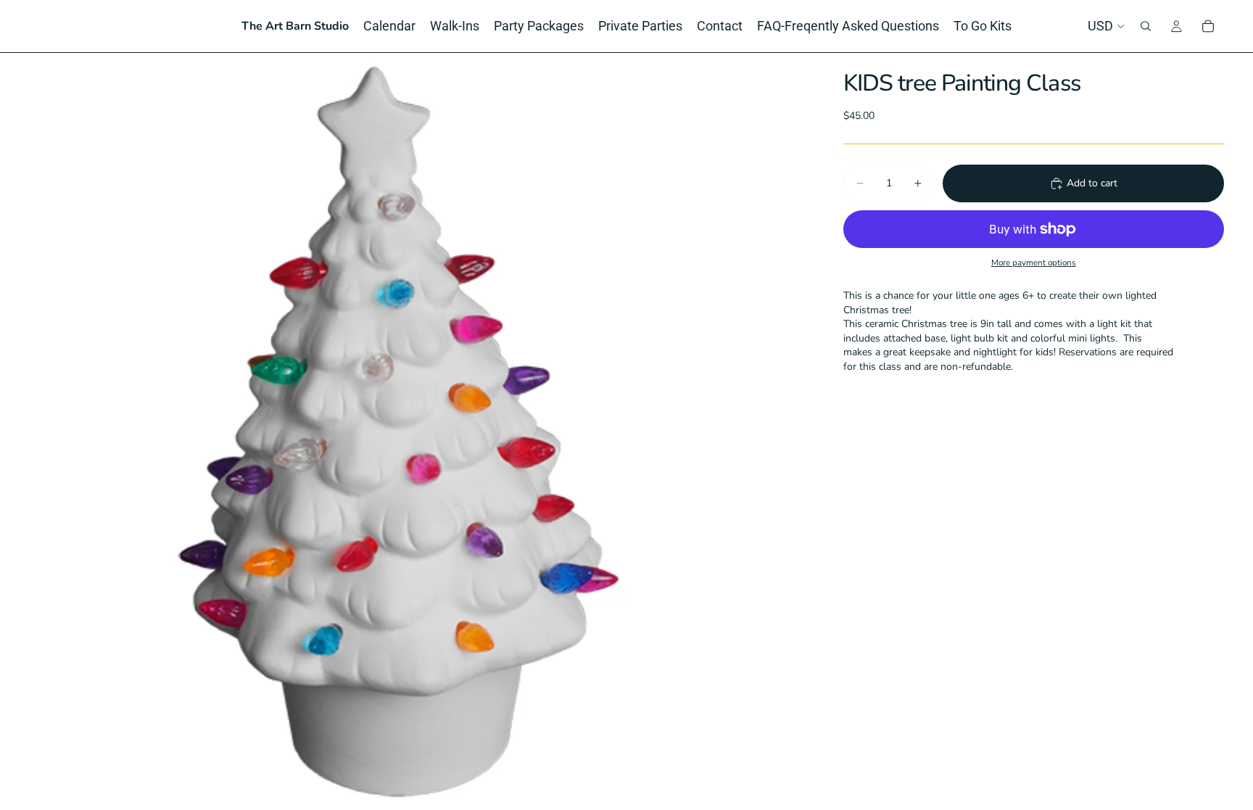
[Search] (1146, 26)
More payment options (1033, 262)
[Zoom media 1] (419, 431)
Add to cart (1092, 183)
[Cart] (1208, 26)
